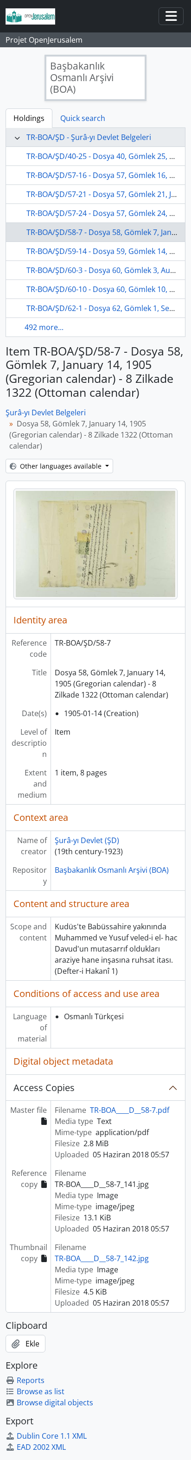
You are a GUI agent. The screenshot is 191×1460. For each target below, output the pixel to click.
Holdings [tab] (29, 118)
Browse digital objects (55, 1402)
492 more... (44, 327)
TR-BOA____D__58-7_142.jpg (102, 1258)
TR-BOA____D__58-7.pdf (129, 1110)
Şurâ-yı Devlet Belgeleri (46, 412)
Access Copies (44, 1087)
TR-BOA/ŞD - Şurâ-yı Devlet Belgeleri (88, 137)
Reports (31, 1380)
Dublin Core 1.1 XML (52, 1436)
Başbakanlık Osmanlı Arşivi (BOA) (112, 870)
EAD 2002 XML (41, 1447)
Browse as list (40, 1391)
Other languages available (60, 466)
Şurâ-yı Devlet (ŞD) (87, 840)
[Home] (34, 16)
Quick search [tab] (82, 118)
